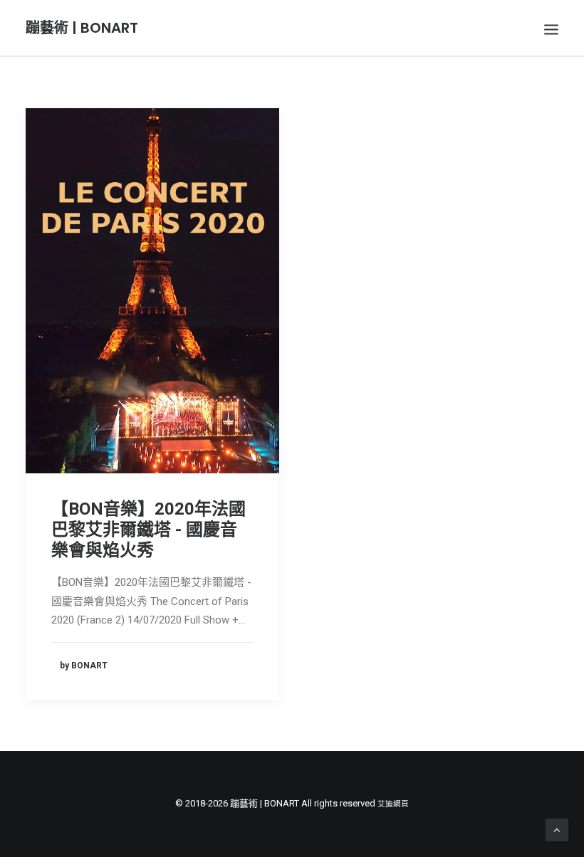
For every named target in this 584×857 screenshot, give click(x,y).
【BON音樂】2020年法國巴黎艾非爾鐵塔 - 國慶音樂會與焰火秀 (148, 529)
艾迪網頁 (393, 804)
